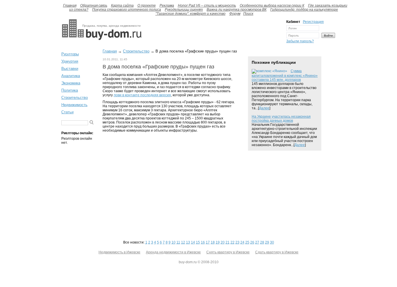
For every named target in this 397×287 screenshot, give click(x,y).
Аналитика (70, 76)
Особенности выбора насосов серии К (272, 5)
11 (178, 242)
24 (242, 242)
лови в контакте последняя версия (142, 95)
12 (183, 242)
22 (232, 242)
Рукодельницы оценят (184, 10)
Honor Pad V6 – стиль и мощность (207, 5)
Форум (234, 14)
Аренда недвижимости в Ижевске (173, 252)
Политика (69, 90)
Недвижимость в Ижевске (119, 252)
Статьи (67, 112)
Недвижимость (74, 105)
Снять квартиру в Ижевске (228, 252)
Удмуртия (69, 61)
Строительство (74, 97)
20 (223, 242)
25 (247, 242)
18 (213, 242)
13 (188, 242)
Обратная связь (93, 5)
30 (272, 242)
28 (262, 242)
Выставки (69, 68)
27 (257, 242)
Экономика (70, 83)
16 (203, 242)
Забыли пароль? (300, 41)
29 (267, 242)
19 (218, 242)
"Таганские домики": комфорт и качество (190, 14)
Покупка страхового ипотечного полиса (126, 10)
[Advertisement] (212, 32)
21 (228, 242)
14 (193, 242)
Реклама (167, 5)
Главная (69, 5)
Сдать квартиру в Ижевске (276, 252)
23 (237, 242)
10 (173, 242)
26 (252, 242)
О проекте (146, 5)
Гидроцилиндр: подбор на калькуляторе (304, 10)
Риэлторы (70, 54)
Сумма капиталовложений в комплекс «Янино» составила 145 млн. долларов (285, 75)
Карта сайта (122, 5)
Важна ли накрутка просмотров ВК (237, 10)
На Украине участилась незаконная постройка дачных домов (281, 119)
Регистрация (313, 22)
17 (208, 242)
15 (198, 242)
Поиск (248, 14)
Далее (264, 108)
